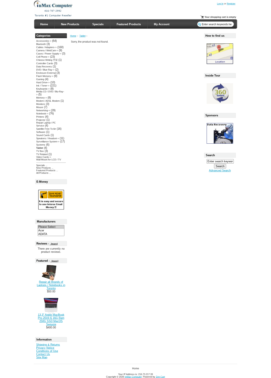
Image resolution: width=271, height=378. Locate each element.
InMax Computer (133, 376)
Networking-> (43, 110)
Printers (40, 116)
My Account (161, 24)
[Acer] (51, 230)
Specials (98, 24)
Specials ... (41, 165)
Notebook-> (42, 113)
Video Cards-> (43, 157)
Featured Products (129, 24)
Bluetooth (41, 44)
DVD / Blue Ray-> (45, 69)
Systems (40, 144)
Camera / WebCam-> (47, 50)
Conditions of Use (47, 351)
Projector (41, 120)
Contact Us (43, 354)
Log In (220, 3)
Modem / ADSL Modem (48, 101)
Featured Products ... (47, 170)
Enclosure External (46, 73)
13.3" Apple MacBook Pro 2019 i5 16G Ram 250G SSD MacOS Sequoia (51, 319)
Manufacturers (46, 221)
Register (231, 3)
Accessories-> (43, 41)
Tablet (82, 36)
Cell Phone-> (42, 57)
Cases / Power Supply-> (48, 53)
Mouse (39, 107)
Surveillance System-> (47, 141)
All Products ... (43, 173)
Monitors (40, 104)
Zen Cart (160, 376)
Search (210, 155)
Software (40, 132)
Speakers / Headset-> (47, 138)
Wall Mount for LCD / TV (48, 159)
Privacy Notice (45, 347)
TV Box (40, 151)
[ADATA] (51, 234)
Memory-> (41, 97)
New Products (70, 24)
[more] (54, 244)
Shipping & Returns (48, 344)
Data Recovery (44, 66)
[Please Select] (51, 227)
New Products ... (44, 168)
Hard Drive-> (43, 82)
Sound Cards (43, 135)
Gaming (40, 79)
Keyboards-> (43, 89)
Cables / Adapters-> (46, 47)
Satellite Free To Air (46, 129)
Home (44, 24)
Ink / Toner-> (42, 85)
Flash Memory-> (44, 76)
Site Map (41, 357)
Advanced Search (220, 170)
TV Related (42, 154)
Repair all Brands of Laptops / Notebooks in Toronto (51, 285)
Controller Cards (44, 63)
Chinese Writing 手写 (47, 60)
